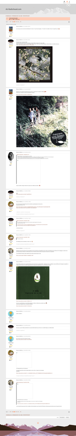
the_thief (11, 254)
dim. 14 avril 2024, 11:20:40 (23, 201)
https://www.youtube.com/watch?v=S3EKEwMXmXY (24, 94)
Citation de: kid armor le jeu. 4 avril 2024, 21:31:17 (22, 154)
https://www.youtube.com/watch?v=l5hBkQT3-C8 (24, 301)
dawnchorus (11, 317)
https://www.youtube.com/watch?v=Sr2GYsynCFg (24, 305)
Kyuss (11, 161)
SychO (41, 434)
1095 (18, 21)
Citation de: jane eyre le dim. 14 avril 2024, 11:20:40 (22, 220)
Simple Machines (42, 432)
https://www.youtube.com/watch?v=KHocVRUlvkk (24, 339)
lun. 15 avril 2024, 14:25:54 (23, 248)
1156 (20, 21)
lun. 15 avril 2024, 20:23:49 (23, 311)
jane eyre (11, 207)
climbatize (11, 32)
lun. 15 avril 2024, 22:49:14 (23, 325)
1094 (16, 21)
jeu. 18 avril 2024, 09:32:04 (23, 336)
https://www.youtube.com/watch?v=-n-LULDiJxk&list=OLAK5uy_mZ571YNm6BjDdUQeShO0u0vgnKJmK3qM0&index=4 (34, 373)
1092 (12, 21)
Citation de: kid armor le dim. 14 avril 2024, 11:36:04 (22, 237)
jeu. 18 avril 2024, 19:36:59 (23, 380)
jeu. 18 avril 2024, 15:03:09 (23, 350)
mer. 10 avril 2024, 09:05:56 (23, 89)
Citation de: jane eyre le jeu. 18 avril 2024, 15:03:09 (22, 382)
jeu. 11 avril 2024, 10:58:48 (23, 190)
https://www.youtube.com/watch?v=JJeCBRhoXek (23, 194)
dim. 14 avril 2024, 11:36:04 (23, 218)
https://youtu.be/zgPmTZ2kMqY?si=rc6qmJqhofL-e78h (24, 255)
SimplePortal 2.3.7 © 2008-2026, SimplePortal (38, 433)
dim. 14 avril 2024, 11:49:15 (23, 234)
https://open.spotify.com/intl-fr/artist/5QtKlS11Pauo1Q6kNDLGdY (26, 207)
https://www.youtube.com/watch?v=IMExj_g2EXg (26, 44)
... (19, 21)
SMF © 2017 (37, 432)
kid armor (11, 43)
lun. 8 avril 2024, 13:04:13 (23, 39)
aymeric (11, 19)
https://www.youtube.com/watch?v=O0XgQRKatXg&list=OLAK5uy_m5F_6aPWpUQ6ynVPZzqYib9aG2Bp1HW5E (33, 206)
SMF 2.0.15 (33, 432)
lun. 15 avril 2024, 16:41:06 (23, 261)
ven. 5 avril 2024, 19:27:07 (23, 26)
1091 (10, 21)
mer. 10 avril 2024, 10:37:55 (23, 152)
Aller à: (58, 417)
